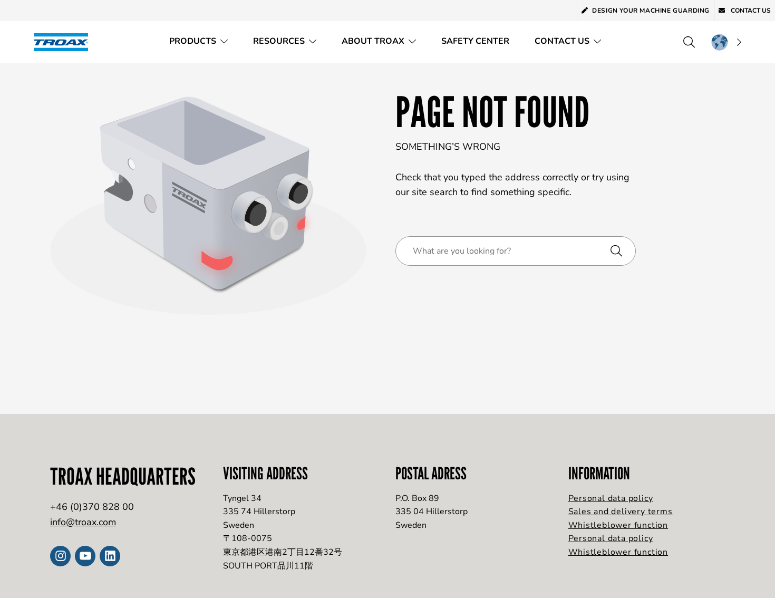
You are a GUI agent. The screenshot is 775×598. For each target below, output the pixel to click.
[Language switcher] (726, 42)
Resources (279, 41)
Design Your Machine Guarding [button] (651, 10)
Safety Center (475, 41)
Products (192, 41)
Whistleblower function (618, 525)
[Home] (64, 42)
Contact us (750, 10)
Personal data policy (610, 498)
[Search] (689, 42)
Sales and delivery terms (620, 511)
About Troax (373, 41)
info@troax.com (83, 522)
